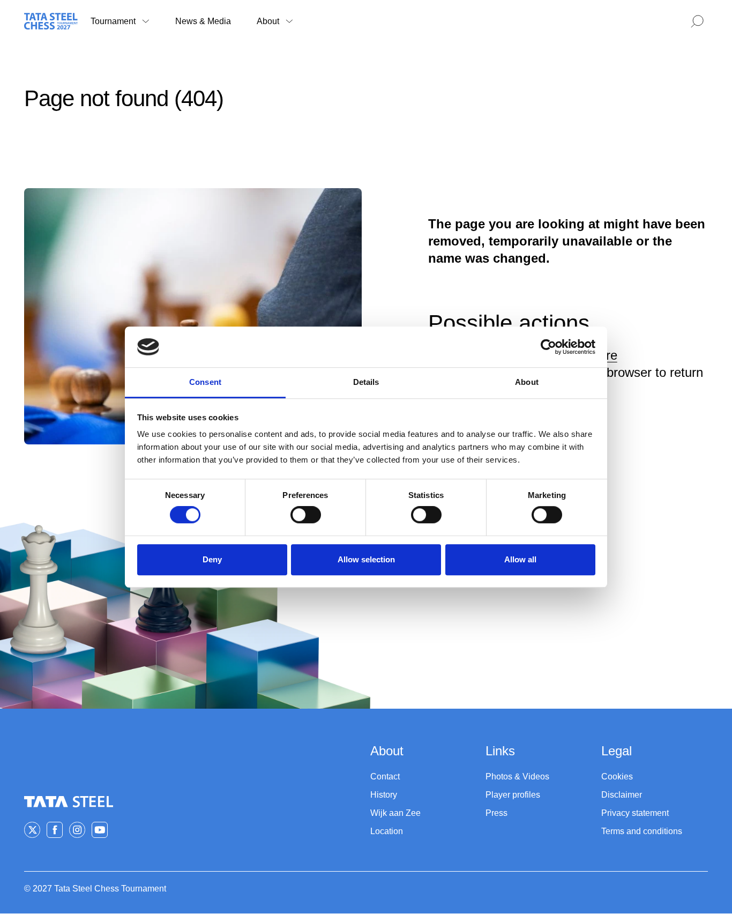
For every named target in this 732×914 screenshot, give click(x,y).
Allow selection (366, 559)
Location (386, 831)
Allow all (520, 559)
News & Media (203, 21)
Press (496, 813)
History (383, 794)
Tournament (113, 21)
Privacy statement (635, 813)
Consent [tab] (205, 382)
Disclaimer (621, 794)
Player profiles (512, 794)
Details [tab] (366, 382)
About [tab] (527, 382)
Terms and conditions (641, 831)
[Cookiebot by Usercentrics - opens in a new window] (548, 347)
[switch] (305, 514)
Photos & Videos (517, 776)
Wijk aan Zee (395, 813)
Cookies (617, 776)
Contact (385, 776)
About (268, 21)
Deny (212, 559)
